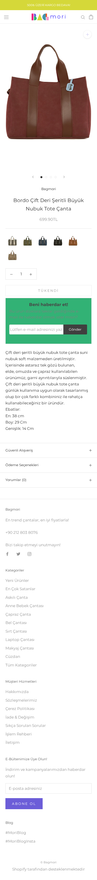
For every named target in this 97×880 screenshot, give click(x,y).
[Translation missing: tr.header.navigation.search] (83, 17)
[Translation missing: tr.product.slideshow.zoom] (87, 34)
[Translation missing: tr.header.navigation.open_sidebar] (6, 17)
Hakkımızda (17, 691)
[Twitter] (18, 554)
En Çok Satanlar (20, 589)
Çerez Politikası (20, 708)
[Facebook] (7, 554)
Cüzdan (12, 656)
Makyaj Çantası (19, 648)
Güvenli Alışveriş (19, 450)
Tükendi (48, 290)
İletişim (12, 742)
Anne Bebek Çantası (24, 606)
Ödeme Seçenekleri (22, 465)
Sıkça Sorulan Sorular (25, 725)
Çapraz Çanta (18, 614)
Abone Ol (24, 804)
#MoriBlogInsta (20, 841)
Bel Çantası (16, 622)
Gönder (75, 329)
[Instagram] (29, 554)
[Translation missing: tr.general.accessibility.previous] (33, 177)
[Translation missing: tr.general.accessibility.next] (64, 177)
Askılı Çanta (16, 597)
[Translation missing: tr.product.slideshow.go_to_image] (41, 177)
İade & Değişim (19, 717)
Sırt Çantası (16, 631)
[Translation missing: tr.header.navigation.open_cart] (91, 17)
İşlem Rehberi (18, 734)
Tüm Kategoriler (21, 665)
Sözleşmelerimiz (21, 700)
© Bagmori (48, 862)
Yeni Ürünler (17, 580)
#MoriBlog (15, 832)
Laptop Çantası (20, 639)
